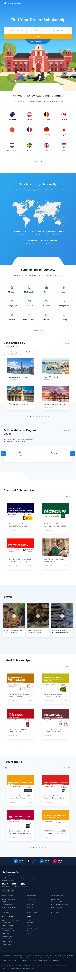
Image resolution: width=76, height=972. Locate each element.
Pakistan (36, 955)
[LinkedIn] (12, 890)
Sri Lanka (43, 958)
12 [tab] (50, 746)
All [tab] (6, 768)
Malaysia (48, 960)
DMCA (29, 933)
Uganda (65, 958)
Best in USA (30, 904)
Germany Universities (19, 404)
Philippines (5, 958)
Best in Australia (32, 912)
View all (37, 161)
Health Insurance (7, 925)
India (25, 955)
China (30, 955)
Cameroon (23, 960)
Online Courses (7, 941)
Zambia (30, 960)
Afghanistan (51, 958)
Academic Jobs (7, 936)
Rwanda (42, 960)
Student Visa (6, 922)
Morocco (36, 958)
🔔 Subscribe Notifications (10, 920)
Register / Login (32, 928)
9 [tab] (48, 643)
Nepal (57, 955)
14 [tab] (56, 746)
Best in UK (30, 907)
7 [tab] (45, 417)
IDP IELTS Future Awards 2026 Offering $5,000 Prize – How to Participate (55, 833)
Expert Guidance (56, 907)
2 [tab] (31, 417)
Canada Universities (18, 377)
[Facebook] (4, 890)
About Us (30, 922)
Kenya (18, 958)
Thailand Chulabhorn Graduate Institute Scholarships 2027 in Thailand (19, 696)
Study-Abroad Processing (59, 902)
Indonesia (69, 955)
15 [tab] (59, 746)
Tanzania (59, 958)
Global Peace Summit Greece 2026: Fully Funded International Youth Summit (20, 833)
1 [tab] (28, 417)
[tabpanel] (55, 385)
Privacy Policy (31, 931)
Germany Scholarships (9, 910)
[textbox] (15, 30)
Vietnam (62, 955)
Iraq (9, 960)
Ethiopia (29, 958)
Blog (28, 920)
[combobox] (15, 30)
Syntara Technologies (27, 968)
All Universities (31, 899)
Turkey (4, 960)
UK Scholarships (7, 904)
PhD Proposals (56, 910)
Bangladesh (44, 955)
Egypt (23, 958)
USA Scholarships (8, 902)
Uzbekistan (56, 960)
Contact (29, 925)
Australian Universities (55, 404)
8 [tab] (48, 417)
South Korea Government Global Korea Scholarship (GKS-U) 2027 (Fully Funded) (20, 561)
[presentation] (3, 453)
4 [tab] (37, 417)
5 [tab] (39, 417)
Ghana (12, 958)
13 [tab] (53, 746)
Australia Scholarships (9, 907)
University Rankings (33, 902)
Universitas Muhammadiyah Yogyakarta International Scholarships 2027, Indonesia (54, 696)
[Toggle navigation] (70, 3)
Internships (5, 933)
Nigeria (51, 955)
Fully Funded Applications (59, 904)
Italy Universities (52, 377)
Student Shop (6, 944)
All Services (55, 899)
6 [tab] (42, 417)
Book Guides (6, 947)
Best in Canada (32, 910)
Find (39, 36)
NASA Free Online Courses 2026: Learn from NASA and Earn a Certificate (55, 798)
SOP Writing (55, 912)
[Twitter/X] (8, 890)
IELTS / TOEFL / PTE (8, 931)
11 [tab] (47, 746)
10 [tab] (51, 643)
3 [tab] (34, 417)
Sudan (36, 960)
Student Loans (7, 928)
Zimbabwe (15, 960)
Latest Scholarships (8, 899)
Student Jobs (6, 939)
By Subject (5, 912)
